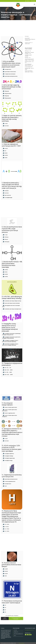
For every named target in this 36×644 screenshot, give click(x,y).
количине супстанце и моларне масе (13, 309)
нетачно (7, 125)
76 (5, 612)
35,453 (6, 573)
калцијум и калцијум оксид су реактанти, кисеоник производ (10, 341)
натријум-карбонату (9, 453)
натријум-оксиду (8, 460)
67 (5, 609)
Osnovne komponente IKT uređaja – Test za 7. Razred (29, 60)
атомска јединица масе (10, 481)
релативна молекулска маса (11, 76)
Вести (15, 635)
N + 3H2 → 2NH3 (8, 372)
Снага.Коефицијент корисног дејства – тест (29, 65)
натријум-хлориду (9, 455)
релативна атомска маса (10, 71)
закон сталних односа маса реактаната (9, 410)
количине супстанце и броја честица (13, 300)
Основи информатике (28, 66)
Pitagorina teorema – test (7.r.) (29, 62)
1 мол (6, 234)
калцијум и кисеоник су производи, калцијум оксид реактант (11, 334)
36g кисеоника (8, 93)
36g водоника (8, 98)
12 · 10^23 (7, 528)
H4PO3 (6, 276)
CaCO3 (6, 148)
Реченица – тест (28, 57)
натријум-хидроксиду (10, 458)
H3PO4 (6, 155)
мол (6, 486)
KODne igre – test (28, 50)
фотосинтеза (8, 195)
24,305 (6, 569)
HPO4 (6, 272)
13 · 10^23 (7, 531)
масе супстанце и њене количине (12, 303)
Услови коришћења (21, 643)
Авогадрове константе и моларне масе (11, 306)
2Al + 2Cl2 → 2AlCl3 (9, 374)
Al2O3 (6, 153)
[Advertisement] (18, 27)
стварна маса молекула (10, 74)
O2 (5, 150)
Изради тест (16, 631)
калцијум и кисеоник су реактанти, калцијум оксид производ (11, 337)
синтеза (7, 193)
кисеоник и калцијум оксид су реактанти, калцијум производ (10, 344)
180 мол (6, 237)
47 (5, 605)
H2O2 (6, 157)
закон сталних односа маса (11, 407)
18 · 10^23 (7, 524)
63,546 (6, 571)
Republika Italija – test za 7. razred (29, 69)
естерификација (8, 197)
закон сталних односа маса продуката (9, 416)
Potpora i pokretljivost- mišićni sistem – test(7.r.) (29, 71)
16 (5, 607)
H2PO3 (6, 274)
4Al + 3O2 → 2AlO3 (8, 370)
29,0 (6, 575)
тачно (6, 123)
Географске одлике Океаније (28, 56)
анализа (7, 190)
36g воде (7, 91)
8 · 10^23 (7, 526)
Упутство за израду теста (18, 633)
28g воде (7, 95)
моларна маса (8, 69)
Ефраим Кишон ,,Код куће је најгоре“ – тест (29, 53)
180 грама (7, 241)
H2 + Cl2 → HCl (8, 367)
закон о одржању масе (10, 413)
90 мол (6, 239)
